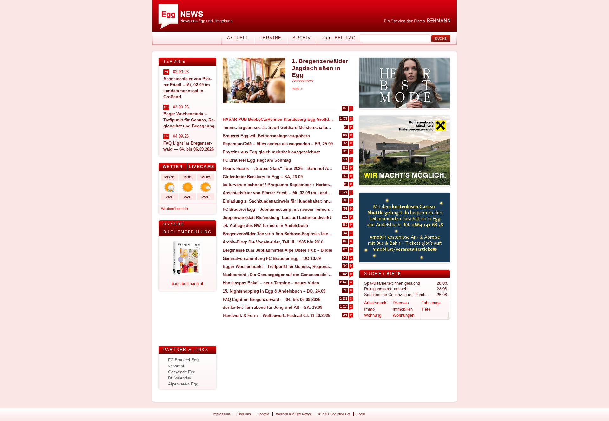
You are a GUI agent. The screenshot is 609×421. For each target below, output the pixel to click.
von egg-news (303, 80)
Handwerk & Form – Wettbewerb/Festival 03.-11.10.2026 (276, 315)
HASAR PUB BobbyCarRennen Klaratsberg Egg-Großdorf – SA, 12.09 (278, 119)
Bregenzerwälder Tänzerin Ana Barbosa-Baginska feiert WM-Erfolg (278, 233)
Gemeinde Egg (181, 372)
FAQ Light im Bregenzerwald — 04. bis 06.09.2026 (271, 299)
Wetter (173, 167)
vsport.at (176, 366)
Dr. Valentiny (179, 378)
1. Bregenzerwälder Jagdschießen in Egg (320, 68)
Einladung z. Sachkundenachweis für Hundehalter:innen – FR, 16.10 (278, 201)
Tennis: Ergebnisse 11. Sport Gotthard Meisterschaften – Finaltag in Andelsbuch (278, 127)
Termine (270, 38)
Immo (369, 309)
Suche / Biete (382, 273)
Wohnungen (403, 315)
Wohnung (372, 315)
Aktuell (237, 38)
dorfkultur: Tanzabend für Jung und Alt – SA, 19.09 (272, 307)
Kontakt (263, 414)
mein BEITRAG (339, 38)
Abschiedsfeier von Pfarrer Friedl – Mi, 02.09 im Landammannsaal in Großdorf (278, 193)
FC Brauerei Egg (183, 360)
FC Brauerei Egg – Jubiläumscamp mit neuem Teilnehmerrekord (278, 209)
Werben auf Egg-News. (294, 414)
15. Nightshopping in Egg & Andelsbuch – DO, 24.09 (274, 291)
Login (361, 414)
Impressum (221, 414)
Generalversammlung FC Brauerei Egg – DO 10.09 (272, 258)
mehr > (297, 89)
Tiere (425, 309)
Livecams (201, 167)
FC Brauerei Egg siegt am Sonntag (257, 160)
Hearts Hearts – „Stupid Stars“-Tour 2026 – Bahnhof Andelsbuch (278, 168)
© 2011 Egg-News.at (334, 414)
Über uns (244, 414)
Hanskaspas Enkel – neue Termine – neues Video (271, 283)
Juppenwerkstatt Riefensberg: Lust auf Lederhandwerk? (277, 217)
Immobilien (403, 309)
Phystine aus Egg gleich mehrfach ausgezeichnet (271, 152)
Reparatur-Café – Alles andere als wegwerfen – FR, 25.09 (278, 143)
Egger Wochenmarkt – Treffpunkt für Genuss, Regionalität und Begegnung (278, 266)
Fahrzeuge (431, 303)
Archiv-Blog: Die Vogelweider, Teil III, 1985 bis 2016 (273, 242)
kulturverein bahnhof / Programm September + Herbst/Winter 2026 (278, 184)
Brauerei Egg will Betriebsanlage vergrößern (266, 135)
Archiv (302, 38)
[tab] (173, 167)
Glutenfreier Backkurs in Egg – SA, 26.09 (263, 176)
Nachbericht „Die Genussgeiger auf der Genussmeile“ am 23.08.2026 (278, 274)
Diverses (401, 303)
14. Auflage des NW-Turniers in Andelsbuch (265, 225)
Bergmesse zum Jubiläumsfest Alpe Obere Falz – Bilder (277, 250)
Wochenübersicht (174, 208)
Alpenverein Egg (183, 384)
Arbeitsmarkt (376, 303)
